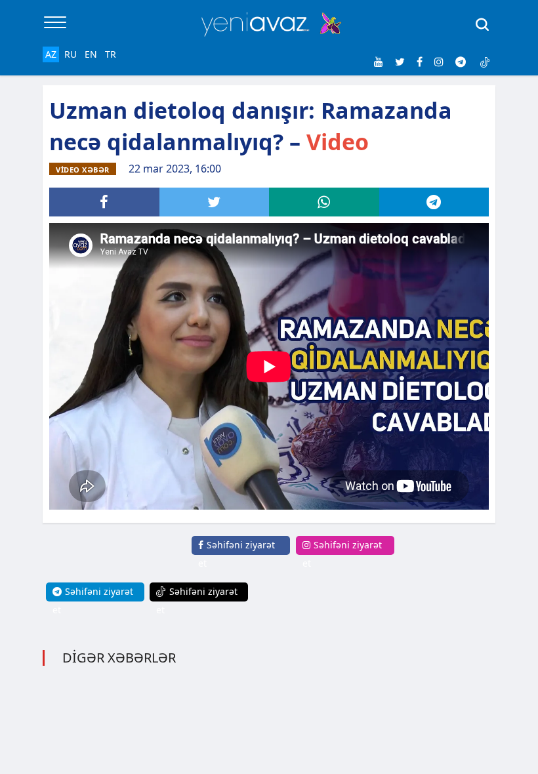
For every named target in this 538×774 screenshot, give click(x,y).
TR (110, 54)
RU (70, 54)
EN (91, 54)
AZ (50, 54)
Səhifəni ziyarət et (236, 554)
